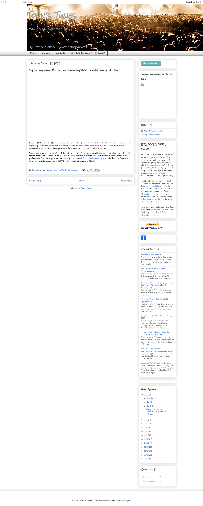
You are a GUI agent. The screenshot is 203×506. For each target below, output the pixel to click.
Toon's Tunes (52, 15)
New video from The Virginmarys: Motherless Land (153, 269)
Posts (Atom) (86, 188)
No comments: (73, 170)
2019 (146, 427)
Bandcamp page (100, 158)
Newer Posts (35, 180)
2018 (146, 431)
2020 (146, 423)
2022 (146, 395)
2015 (146, 443)
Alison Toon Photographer (154, 131)
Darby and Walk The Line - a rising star (156, 363)
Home (33, 53)
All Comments (149, 481)
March (149, 406)
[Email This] (88, 170)
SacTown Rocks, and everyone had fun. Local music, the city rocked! (155, 333)
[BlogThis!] (91, 170)
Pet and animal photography (88, 53)
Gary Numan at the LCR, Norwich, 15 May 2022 (156, 316)
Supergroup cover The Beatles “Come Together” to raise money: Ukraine (73, 70)
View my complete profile (150, 134)
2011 (146, 458)
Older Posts (126, 180)
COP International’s (86, 158)
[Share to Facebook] (96, 170)
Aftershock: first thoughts (151, 254)
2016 (146, 439)
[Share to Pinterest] (98, 170)
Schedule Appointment (151, 63)
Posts (146, 477)
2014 (146, 447)
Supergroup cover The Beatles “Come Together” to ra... (156, 411)
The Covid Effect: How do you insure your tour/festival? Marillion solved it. (156, 284)
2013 (146, 451)
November (151, 398)
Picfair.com (160, 209)
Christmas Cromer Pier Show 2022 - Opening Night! (155, 300)
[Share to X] (93, 170)
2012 (146, 455)
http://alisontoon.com (157, 157)
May (148, 402)
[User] (143, 239)
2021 (146, 419)
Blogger (128, 500)
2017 (146, 435)
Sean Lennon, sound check (150, 348)
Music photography (53, 53)
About (155, 170)
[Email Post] (83, 170)
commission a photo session (154, 186)
